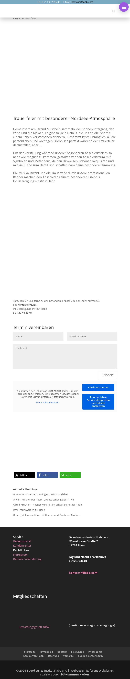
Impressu (19, 555)
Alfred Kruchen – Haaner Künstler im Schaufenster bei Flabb (47, 504)
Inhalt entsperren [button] (98, 387)
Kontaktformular (27, 304)
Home (38, 435)
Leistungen (77, 651)
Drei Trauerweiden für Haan (29, 509)
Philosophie (95, 651)
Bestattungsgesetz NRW (34, 627)
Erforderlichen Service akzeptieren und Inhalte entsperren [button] (98, 402)
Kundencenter (22, 545)
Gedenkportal (22, 541)
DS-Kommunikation (75, 674)
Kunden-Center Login (90, 655)
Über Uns (53, 655)
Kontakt (62, 651)
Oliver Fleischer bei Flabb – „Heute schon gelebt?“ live (43, 499)
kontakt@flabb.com (82, 2)
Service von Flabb (33, 655)
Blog (15, 18)
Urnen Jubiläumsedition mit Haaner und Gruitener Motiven (46, 515)
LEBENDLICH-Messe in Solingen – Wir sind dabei (40, 494)
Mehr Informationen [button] (47, 402)
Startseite (30, 651)
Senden (107, 375)
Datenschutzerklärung (27, 559)
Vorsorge (68, 655)
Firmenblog (46, 651)
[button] (124, 7)
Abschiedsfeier (27, 18)
